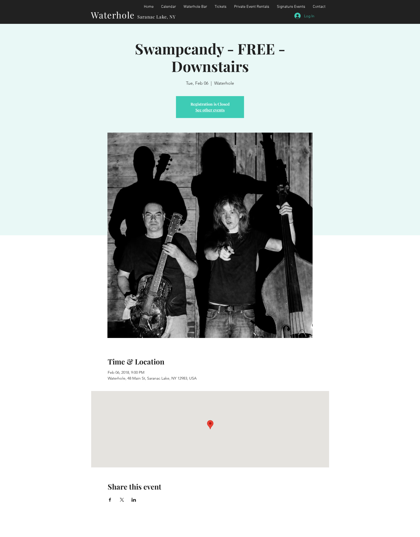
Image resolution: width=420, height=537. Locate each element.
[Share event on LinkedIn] (133, 500)
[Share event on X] (122, 500)
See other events (210, 109)
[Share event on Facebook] (110, 500)
